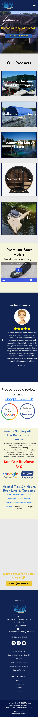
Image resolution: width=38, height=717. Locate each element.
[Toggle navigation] (34, 4)
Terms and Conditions (19, 714)
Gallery (19, 688)
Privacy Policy (19, 711)
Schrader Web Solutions (23, 707)
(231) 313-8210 (20, 625)
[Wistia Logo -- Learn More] (31, 280)
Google (11, 399)
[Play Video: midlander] (19, 270)
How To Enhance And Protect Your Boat (19, 503)
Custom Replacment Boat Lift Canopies (19, 657)
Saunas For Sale (19, 670)
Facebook (25, 399)
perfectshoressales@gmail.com (20, 631)
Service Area (19, 684)
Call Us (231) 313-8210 (18, 35)
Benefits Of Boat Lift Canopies (19, 499)
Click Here (8, 506)
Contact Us (19, 691)
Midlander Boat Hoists (19, 662)
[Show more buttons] (35, 280)
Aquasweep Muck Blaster (19, 666)
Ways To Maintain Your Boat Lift (19, 495)
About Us (19, 680)
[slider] (17, 280)
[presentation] (2, 340)
